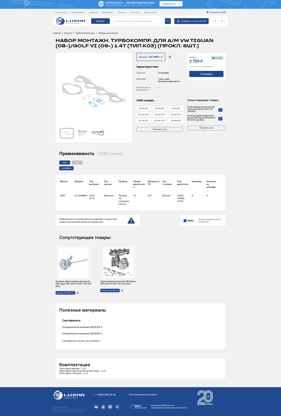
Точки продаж (77, 12)
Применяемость (76, 153)
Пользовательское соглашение (143, 394)
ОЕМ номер (110, 153)
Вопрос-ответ (150, 12)
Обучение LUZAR (218, 12)
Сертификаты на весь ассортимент (81, 340)
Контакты (135, 12)
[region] (140, 193)
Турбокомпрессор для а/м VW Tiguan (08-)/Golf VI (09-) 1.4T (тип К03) (201, 109)
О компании (60, 12)
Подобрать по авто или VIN (193, 21)
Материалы (107, 12)
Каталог (100, 21)
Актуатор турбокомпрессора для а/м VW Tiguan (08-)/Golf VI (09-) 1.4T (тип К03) (201, 118)
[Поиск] (168, 21)
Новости (122, 12)
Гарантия (93, 12)
